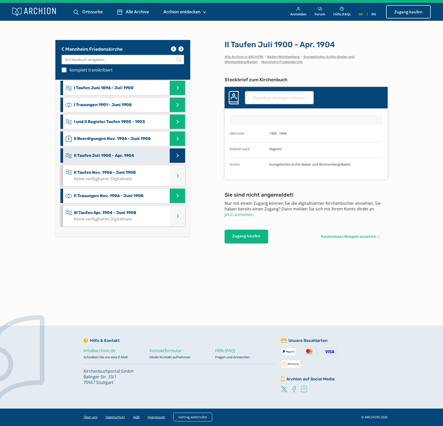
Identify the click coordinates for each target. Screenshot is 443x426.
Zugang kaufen (408, 11)
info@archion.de (99, 350)
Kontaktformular (165, 350)
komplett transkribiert (91, 70)
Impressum (156, 417)
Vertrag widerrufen (192, 417)
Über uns (90, 417)
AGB (136, 417)
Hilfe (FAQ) (341, 14)
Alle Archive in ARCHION (244, 56)
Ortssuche (92, 12)
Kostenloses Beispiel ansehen (348, 236)
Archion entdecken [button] (183, 12)
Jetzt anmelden (239, 214)
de (361, 14)
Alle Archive (137, 12)
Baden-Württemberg (283, 56)
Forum (320, 14)
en (373, 14)
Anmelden (298, 14)
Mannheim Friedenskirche (93, 49)
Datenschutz (115, 417)
